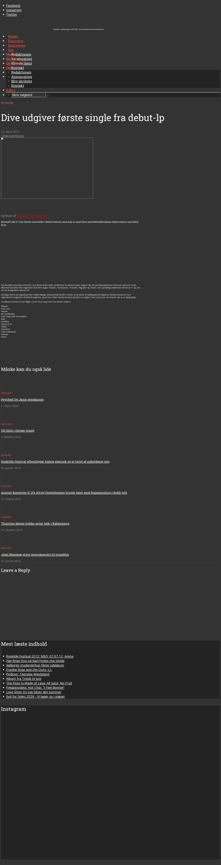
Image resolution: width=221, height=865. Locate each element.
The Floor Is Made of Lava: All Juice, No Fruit (39, 683)
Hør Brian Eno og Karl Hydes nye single (35, 660)
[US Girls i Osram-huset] (10, 419)
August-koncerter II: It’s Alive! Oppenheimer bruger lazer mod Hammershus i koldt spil (64, 493)
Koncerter (14, 59)
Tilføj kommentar (12, 136)
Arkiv (10, 90)
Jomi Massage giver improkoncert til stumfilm (35, 554)
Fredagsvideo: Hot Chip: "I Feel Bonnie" (35, 687)
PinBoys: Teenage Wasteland (27, 674)
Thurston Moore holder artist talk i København (35, 523)
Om (8, 68)
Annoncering (21, 76)
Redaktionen (21, 72)
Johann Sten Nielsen (32, 216)
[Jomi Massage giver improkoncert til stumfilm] (10, 543)
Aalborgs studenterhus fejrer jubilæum (35, 665)
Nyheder (7, 103)
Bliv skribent (21, 81)
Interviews (14, 63)
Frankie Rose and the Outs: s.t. (29, 669)
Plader (11, 54)
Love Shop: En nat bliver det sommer (33, 692)
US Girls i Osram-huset (17, 430)
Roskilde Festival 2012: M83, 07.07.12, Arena (39, 656)
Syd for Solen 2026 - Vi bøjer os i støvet (35, 696)
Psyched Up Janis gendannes (22, 399)
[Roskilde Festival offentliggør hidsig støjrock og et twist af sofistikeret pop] (10, 450)
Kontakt (17, 85)
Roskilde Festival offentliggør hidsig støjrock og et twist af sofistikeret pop (55, 462)
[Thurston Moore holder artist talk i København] (10, 512)
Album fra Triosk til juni (23, 678)
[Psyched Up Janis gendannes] (10, 388)
